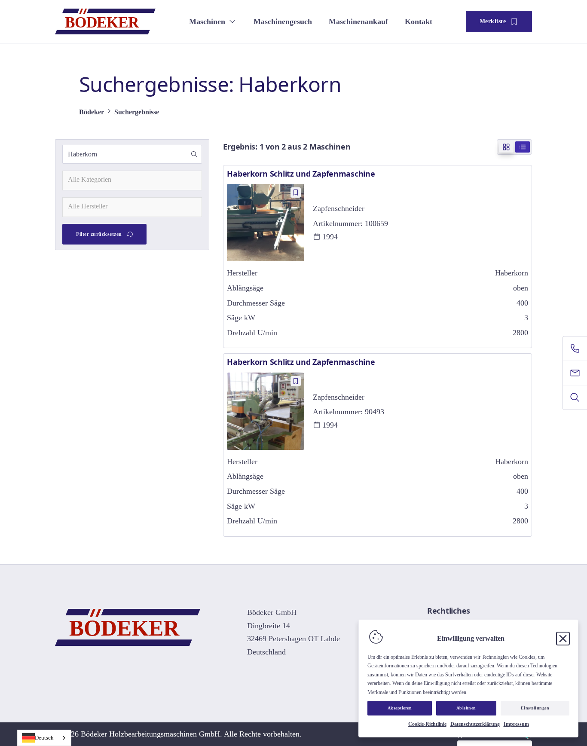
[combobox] (132, 180)
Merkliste (493, 21)
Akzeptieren (400, 708)
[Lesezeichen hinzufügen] (295, 192)
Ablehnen (466, 708)
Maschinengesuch (283, 21)
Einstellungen (535, 708)
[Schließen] (562, 638)
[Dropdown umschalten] (232, 21)
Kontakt (418, 21)
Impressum (516, 724)
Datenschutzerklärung (475, 724)
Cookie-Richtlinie (427, 724)
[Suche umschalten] (575, 397)
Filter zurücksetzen (99, 234)
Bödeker (91, 112)
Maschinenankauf (358, 21)
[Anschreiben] (575, 373)
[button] (194, 154)
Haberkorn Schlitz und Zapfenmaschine (301, 173)
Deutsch (44, 737)
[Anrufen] (575, 348)
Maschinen (207, 21)
